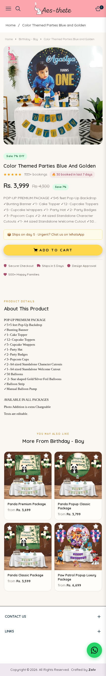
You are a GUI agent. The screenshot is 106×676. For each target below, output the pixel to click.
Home (11, 25)
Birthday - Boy (28, 39)
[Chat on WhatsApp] (94, 650)
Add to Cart (56, 250)
